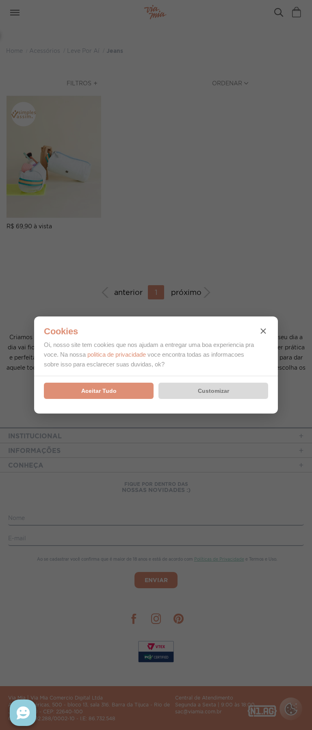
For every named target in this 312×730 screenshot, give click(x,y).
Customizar (213, 391)
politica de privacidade (116, 354)
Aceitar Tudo (99, 391)
